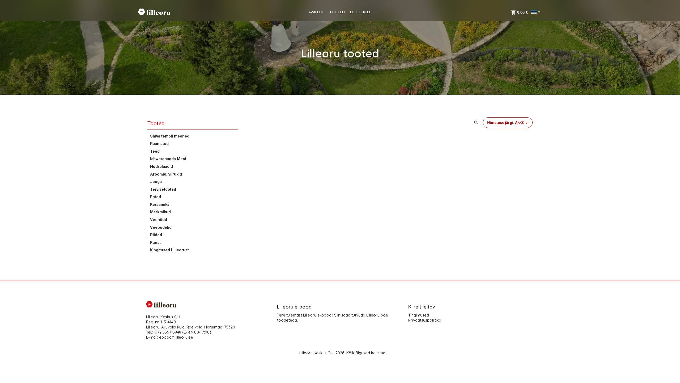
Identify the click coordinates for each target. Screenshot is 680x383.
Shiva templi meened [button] (169, 136)
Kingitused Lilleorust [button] (169, 250)
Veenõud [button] (158, 219)
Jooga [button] (156, 181)
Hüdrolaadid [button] (161, 166)
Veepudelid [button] (161, 227)
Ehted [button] (155, 196)
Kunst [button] (155, 242)
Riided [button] (156, 234)
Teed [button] (155, 151)
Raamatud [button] (159, 143)
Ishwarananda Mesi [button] (168, 158)
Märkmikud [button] (160, 212)
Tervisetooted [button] (163, 189)
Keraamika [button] (159, 204)
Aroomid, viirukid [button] (166, 174)
